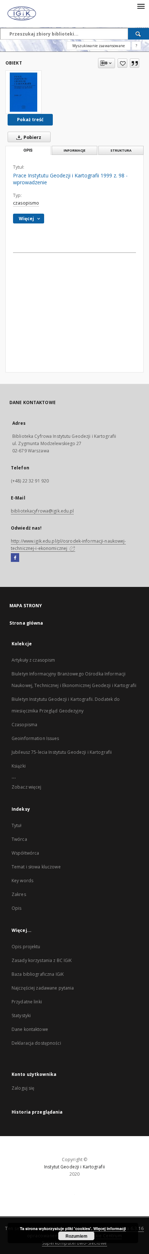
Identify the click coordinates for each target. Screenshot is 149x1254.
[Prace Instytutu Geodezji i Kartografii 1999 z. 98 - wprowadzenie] (23, 92)
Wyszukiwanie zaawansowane (98, 45)
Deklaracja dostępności (36, 1043)
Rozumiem (76, 1236)
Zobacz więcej (27, 787)
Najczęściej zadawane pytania (43, 988)
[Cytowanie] (134, 63)
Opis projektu (26, 946)
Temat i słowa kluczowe (36, 867)
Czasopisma (24, 724)
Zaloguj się (23, 1088)
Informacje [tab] (74, 150)
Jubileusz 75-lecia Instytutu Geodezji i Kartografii (62, 752)
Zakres (19, 894)
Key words (22, 880)
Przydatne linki (27, 1002)
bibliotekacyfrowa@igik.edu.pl (42, 511)
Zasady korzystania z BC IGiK (42, 960)
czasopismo (26, 203)
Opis (16, 908)
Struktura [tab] (121, 150)
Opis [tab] (28, 150)
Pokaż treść (30, 119)
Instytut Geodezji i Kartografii (74, 1167)
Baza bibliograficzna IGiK (38, 974)
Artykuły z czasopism (33, 660)
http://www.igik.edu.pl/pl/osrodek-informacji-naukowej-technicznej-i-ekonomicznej (68, 544)
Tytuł (17, 825)
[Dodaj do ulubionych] (122, 63)
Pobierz (31, 137)
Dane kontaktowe (30, 1029)
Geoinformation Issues (35, 738)
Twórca (19, 839)
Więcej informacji (109, 1228)
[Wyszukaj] (138, 34)
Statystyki (21, 1015)
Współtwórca (25, 853)
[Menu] (140, 6)
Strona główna (26, 623)
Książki (19, 766)
